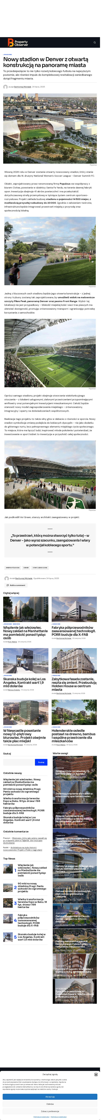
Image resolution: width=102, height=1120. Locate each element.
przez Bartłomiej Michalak (65, 925)
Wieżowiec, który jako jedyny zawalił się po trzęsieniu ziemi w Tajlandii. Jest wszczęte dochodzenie (25, 840)
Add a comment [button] (17, 585)
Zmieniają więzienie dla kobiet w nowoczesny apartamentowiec (74, 795)
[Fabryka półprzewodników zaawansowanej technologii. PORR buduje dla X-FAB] (74, 609)
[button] (96, 1074)
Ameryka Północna (13, 568)
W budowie (8, 54)
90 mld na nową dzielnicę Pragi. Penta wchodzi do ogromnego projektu (22, 792)
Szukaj (7, 753)
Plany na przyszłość (63, 813)
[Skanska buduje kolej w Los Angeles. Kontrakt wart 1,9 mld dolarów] (25, 661)
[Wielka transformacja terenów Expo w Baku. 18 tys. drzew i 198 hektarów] (8, 903)
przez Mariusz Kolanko (63, 777)
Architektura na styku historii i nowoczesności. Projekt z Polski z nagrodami (22, 848)
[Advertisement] (51, 18)
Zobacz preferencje (50, 1111)
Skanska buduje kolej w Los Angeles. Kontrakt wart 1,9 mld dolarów (21, 820)
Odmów (50, 1104)
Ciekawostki (60, 835)
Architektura (61, 988)
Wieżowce (16, 624)
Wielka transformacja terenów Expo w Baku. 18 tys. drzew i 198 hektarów (21, 801)
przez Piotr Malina (62, 875)
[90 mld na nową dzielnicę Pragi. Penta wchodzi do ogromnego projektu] (8, 887)
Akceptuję (50, 1096)
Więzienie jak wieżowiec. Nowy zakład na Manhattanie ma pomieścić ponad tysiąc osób (22, 782)
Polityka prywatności (41, 1117)
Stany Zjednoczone (40, 568)
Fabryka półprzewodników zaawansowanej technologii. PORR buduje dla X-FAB (23, 811)
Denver (26, 568)
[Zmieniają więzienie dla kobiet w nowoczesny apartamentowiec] (75, 792)
